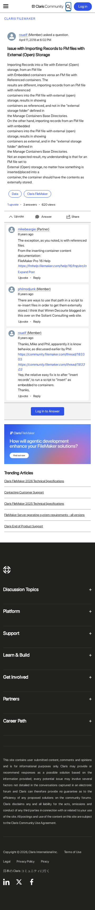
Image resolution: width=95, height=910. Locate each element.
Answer (46, 217)
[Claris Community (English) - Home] (47, 6)
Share (75, 217)
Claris (7, 569)
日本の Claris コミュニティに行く (26, 871)
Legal (6, 861)
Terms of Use (72, 852)
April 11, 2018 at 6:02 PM (35, 40)
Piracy (45, 861)
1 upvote (12, 204)
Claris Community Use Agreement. (33, 823)
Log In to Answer (47, 411)
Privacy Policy (26, 861)
